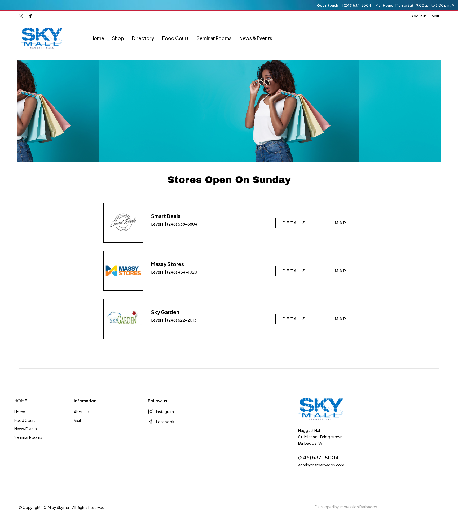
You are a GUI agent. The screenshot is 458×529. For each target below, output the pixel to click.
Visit (435, 16)
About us (419, 16)
